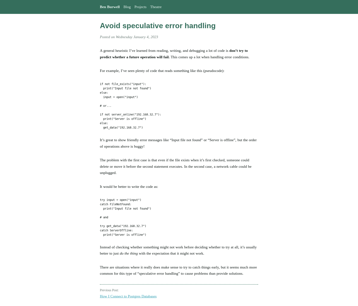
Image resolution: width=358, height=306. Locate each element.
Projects (140, 7)
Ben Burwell (110, 7)
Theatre (156, 7)
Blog (127, 7)
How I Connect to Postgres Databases (128, 296)
